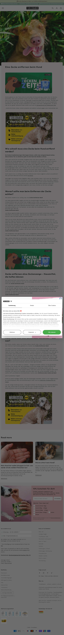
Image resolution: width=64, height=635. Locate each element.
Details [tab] (32, 305)
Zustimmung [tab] (12, 305)
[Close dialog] (60, 298)
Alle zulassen (51, 332)
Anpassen (31, 332)
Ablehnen (12, 332)
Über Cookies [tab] (52, 305)
